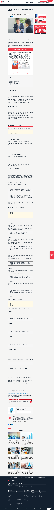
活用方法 (9, 500)
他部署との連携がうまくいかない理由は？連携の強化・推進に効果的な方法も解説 (14, 443)
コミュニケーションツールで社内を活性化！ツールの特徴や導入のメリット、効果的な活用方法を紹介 (27, 443)
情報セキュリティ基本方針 (34, 496)
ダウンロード (9, 503)
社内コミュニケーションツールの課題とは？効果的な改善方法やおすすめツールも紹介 (27, 458)
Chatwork (5, 2)
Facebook (25, 503)
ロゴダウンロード (26, 496)
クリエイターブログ (26, 500)
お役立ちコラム (11, 4)
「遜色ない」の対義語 (13, 84)
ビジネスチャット (22, 477)
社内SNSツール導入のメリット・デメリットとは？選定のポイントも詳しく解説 (27, 473)
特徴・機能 (9, 495)
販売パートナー (25, 495)
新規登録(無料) (52, 255)
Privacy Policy (44, 508)
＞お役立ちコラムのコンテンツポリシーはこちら (20, 421)
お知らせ (17, 492)
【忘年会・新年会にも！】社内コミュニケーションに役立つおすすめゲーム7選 (14, 473)
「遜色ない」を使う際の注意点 (14, 81)
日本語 (40, 492)
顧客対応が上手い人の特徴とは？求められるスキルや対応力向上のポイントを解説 (14, 458)
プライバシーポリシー (34, 495)
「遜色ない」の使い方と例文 (14, 82)
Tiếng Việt (40, 496)
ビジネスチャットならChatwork (11, 477)
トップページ (9, 492)
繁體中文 (40, 495)
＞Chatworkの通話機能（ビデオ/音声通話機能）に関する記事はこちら (18, 393)
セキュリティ (9, 504)
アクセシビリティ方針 (18, 504)
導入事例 (9, 496)
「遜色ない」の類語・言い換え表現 (15, 83)
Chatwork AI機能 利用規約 (19, 503)
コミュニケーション (11, 440)
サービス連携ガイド (26, 492)
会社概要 (33, 492)
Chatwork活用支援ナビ (18, 499)
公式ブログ (25, 499)
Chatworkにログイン (48, 2)
